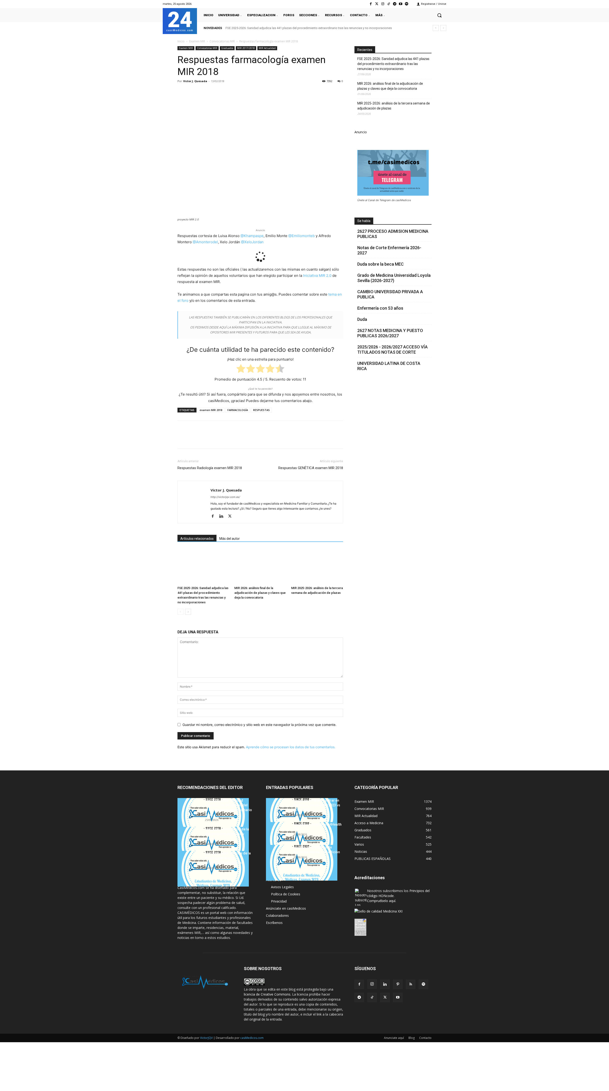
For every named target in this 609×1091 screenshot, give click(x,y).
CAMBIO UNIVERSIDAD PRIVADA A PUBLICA (390, 294)
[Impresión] (248, 92)
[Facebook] (371, 4)
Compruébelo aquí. (381, 900)
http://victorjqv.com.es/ (225, 497)
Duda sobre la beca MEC (380, 264)
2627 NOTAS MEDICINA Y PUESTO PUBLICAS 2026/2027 (390, 333)
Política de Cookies (285, 894)
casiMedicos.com (252, 1038)
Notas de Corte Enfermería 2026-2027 (389, 250)
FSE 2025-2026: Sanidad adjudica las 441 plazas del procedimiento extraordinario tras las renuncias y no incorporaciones (309, 28)
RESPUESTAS (261, 410)
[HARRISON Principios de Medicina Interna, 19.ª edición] (301, 863)
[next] (443, 28)
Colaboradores (277, 915)
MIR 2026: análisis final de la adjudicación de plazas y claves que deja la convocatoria (260, 592)
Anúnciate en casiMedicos (286, 908)
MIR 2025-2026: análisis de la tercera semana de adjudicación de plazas (393, 105)
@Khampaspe (252, 235)
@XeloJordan (252, 242)
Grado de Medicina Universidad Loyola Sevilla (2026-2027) (394, 278)
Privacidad (279, 901)
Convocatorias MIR (222, 41)
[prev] (436, 28)
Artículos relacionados (197, 539)
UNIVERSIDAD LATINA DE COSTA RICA (388, 366)
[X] (193, 92)
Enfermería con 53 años (380, 308)
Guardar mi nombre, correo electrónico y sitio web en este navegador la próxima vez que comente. (259, 725)
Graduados (227, 48)
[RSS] (410, 984)
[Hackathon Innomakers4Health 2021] (301, 840)
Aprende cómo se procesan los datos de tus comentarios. (290, 747)
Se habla (363, 221)
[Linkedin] (226, 92)
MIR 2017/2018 (246, 48)
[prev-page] (180, 612)
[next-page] (188, 612)
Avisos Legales (282, 887)
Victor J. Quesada (195, 81)
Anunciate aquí (394, 1038)
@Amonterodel (205, 242)
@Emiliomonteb (301, 235)
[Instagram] (383, 4)
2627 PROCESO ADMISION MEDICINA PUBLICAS (392, 234)
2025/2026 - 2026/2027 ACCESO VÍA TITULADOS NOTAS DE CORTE (392, 349)
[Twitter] (377, 4)
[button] (439, 15)
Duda (362, 319)
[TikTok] (372, 997)
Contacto (425, 1038)
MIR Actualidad (267, 48)
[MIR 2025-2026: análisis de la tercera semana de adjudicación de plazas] (317, 566)
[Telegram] (395, 4)
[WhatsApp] (215, 92)
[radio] (240, 369)
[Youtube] (401, 4)
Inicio (181, 41)
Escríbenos (274, 922)
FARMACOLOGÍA (237, 410)
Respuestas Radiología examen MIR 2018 (209, 468)
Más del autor (229, 539)
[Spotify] (407, 4)
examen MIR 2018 (211, 410)
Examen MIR (197, 41)
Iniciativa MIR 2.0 (317, 275)
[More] (259, 92)
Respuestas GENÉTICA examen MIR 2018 (310, 468)
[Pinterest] (204, 92)
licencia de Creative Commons (267, 994)
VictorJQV (206, 1038)
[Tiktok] (389, 4)
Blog (411, 1038)
